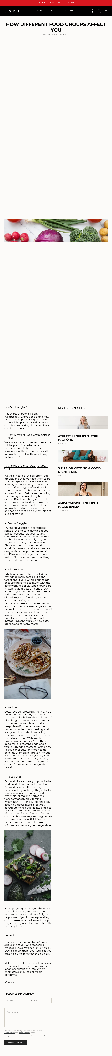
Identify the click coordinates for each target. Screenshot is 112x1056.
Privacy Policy (9, 1033)
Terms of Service (24, 1033)
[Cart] (106, 11)
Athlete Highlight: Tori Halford (78, 437)
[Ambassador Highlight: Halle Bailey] (83, 489)
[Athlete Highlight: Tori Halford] (83, 422)
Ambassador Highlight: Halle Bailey (78, 504)
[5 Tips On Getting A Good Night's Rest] (83, 456)
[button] (40, 11)
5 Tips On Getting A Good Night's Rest (79, 470)
